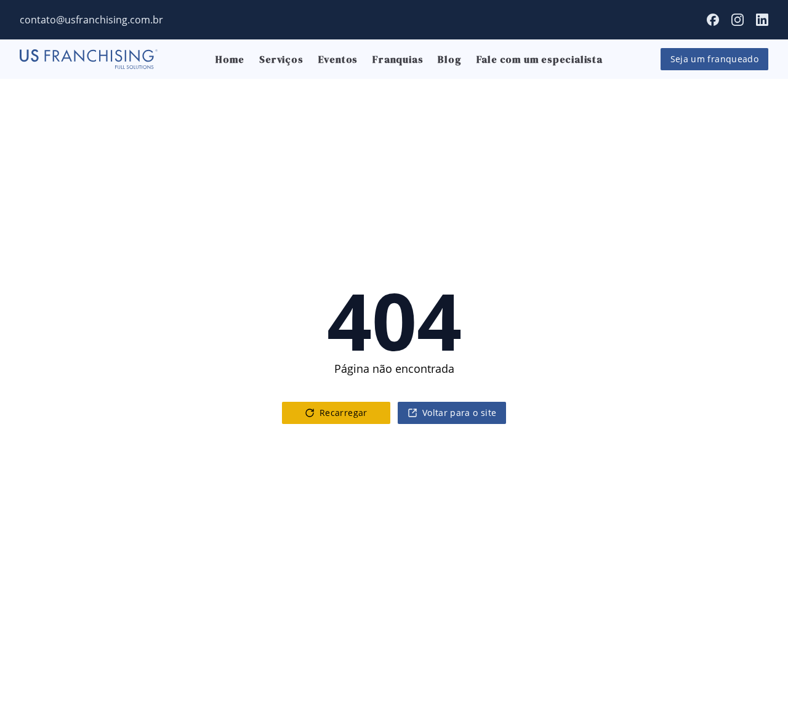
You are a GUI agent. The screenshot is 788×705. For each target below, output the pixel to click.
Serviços (281, 59)
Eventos (338, 59)
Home (229, 59)
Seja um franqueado (714, 59)
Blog (449, 59)
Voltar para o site (459, 412)
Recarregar (344, 412)
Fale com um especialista (539, 59)
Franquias (397, 59)
